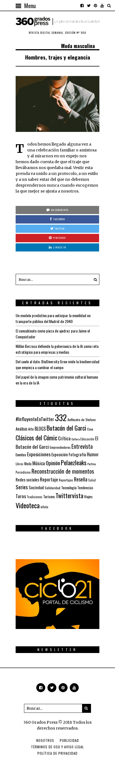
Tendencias (85, 487)
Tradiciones (34, 496)
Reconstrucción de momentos (63, 471)
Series (22, 487)
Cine (90, 429)
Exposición (59, 454)
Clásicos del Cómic (36, 437)
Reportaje (49, 479)
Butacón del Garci (66, 428)
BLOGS (40, 428)
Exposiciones (39, 454)
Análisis (21, 429)
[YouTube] (102, 5)
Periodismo (23, 472)
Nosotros (45, 740)
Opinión (53, 463)
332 (61, 417)
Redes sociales (27, 479)
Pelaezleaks (74, 462)
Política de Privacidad (57, 753)
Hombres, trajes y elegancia (57, 57)
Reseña (80, 479)
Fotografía (77, 454)
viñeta (44, 507)
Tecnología (68, 487)
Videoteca (28, 505)
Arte (31, 429)
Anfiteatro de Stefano (82, 419)
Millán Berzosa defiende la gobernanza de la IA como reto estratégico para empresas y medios (57, 349)
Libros (19, 464)
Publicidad (69, 740)
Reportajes (66, 480)
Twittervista (69, 495)
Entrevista (82, 446)
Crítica (64, 438)
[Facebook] (82, 5)
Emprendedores (60, 447)
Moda (28, 463)
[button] (93, 279)
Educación (87, 438)
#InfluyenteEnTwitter (35, 419)
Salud (92, 480)
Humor (93, 454)
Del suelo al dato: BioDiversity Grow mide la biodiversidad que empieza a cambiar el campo (57, 364)
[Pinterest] (95, 5)
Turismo (49, 496)
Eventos (21, 454)
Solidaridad (52, 487)
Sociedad (36, 487)
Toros (21, 496)
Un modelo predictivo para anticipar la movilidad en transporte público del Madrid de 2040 (53, 318)
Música (38, 463)
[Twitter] (88, 5)
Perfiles (91, 464)
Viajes (88, 496)
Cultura (75, 439)
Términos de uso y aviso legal (57, 746)
